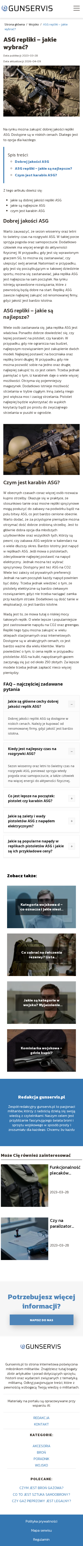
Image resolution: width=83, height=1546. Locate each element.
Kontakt (41, 1424)
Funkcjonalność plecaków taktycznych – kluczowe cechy (65, 1170)
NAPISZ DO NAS (41, 1320)
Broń (41, 1452)
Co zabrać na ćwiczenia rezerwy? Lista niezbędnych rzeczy (41, 954)
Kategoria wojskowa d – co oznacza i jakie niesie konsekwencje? (41, 907)
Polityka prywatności (41, 1521)
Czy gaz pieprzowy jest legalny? (41, 1500)
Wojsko (34, 24)
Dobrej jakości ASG (32, 161)
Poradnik (41, 1458)
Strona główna (14, 24)
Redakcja (41, 1417)
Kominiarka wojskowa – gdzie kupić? (41, 1050)
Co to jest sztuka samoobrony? (41, 1494)
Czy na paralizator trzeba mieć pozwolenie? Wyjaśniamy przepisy (62, 1223)
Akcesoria (41, 1446)
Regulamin (41, 1539)
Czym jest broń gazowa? (41, 1487)
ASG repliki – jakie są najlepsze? (43, 168)
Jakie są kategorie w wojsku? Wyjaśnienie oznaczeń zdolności (41, 1002)
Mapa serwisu (41, 1530)
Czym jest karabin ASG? (36, 175)
